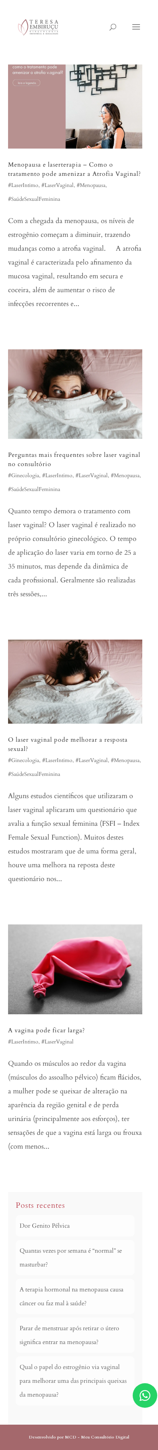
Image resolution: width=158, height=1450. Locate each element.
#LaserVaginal (57, 185)
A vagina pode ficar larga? (46, 1030)
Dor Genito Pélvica (45, 1226)
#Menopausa (91, 185)
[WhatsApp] (145, 1395)
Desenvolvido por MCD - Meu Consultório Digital (79, 1437)
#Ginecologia (23, 475)
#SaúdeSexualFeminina (34, 199)
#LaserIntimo (23, 185)
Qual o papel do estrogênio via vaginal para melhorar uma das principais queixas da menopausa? (73, 1381)
